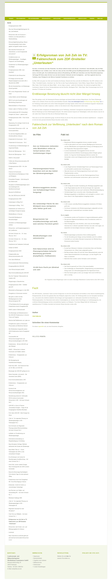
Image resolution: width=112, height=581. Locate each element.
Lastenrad (11, 532)
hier (67, 556)
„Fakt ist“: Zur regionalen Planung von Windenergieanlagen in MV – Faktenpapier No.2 (18, 420)
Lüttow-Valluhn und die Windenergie (18, 97)
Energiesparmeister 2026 (15, 26)
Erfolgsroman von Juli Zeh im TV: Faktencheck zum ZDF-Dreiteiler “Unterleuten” (18, 521)
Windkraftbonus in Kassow (15, 214)
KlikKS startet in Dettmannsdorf (17, 309)
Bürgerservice (46, 18)
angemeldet (41, 326)
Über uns (100, 18)
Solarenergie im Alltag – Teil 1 (16, 205)
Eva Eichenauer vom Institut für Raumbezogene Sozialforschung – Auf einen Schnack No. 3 (18, 459)
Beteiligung (57, 18)
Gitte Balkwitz (36, 316)
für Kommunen (20, 18)
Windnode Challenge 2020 (15, 498)
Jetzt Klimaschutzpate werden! (16, 269)
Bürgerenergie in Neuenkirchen (16, 281)
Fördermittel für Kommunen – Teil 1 (18, 142)
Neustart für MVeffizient (15, 192)
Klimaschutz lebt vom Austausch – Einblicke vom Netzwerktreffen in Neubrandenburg (17, 37)
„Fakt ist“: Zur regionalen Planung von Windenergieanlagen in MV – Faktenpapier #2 (18, 503)
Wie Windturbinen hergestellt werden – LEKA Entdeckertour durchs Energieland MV (19, 331)
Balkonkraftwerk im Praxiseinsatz (17, 105)
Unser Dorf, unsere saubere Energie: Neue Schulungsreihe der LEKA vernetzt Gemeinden (19, 467)
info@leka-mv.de (17, 569)
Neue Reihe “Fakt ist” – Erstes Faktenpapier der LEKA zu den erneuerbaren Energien (16, 452)
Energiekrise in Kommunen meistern (18, 293)
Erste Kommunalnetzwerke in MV (17, 379)
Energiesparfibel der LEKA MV (16, 266)
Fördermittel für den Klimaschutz (17, 75)
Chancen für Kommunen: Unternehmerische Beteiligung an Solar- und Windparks (19, 174)
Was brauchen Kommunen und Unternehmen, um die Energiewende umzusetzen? (18, 52)
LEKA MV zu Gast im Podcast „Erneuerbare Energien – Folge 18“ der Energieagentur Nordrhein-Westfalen (18, 407)
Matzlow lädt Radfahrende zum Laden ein (19, 320)
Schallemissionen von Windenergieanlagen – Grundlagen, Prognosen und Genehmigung (17, 59)
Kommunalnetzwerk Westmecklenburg (18, 263)
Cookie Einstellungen (39, 566)
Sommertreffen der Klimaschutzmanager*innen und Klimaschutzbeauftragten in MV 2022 (18, 339)
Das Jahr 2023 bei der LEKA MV (17, 195)
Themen (11, 18)
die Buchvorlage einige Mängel (92, 101)
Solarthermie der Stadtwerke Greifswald (19, 244)
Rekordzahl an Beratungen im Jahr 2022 (19, 290)
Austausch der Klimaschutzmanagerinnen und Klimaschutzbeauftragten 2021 (16, 390)
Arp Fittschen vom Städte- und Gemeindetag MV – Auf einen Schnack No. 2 (18, 492)
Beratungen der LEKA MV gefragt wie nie (19, 371)
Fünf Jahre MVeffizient (14, 259)
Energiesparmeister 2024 (15, 199)
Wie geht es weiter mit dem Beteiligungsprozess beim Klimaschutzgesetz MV (16, 299)
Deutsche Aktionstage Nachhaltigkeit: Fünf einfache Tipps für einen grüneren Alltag (18, 474)
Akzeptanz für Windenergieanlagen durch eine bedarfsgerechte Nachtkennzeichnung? (19, 187)
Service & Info (82, 18)
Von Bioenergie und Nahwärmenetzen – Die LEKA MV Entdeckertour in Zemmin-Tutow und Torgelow (19, 315)
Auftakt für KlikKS (13, 247)
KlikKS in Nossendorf (14, 157)
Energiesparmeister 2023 (15, 251)
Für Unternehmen (33, 18)
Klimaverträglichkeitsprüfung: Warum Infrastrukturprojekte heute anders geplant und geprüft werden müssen (18, 44)
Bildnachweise (38, 562)
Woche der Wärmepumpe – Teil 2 (17, 154)
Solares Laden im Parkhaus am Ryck (18, 109)
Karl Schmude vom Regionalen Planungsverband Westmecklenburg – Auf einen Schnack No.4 (18, 428)
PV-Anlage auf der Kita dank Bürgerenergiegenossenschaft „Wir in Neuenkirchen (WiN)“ (18, 81)
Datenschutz (37, 564)
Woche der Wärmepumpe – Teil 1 (17, 151)
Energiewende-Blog (69, 18)
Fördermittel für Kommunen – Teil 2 (18, 139)
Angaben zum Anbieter (39, 560)
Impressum (37, 556)
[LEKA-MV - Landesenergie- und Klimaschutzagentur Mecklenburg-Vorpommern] (19, 9)
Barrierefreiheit (38, 558)
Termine (92, 18)
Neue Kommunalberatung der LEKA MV (19, 272)
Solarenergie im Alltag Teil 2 (16, 202)
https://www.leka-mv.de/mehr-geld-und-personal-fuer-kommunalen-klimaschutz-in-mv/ (19, 538)
